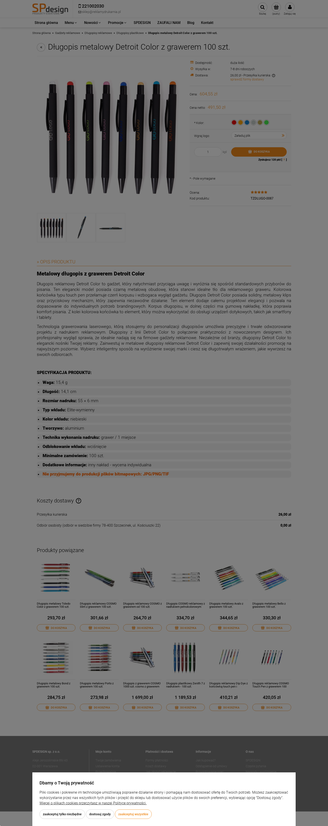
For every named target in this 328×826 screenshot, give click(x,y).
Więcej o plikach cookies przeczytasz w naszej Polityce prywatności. (93, 803)
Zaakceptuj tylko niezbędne (62, 814)
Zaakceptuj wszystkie (133, 814)
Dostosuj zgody (100, 814)
